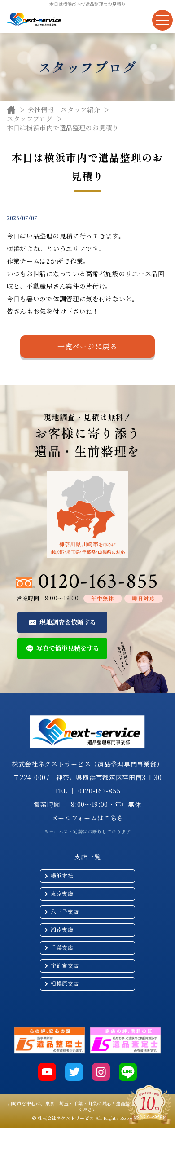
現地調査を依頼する (67, 621)
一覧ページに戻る (87, 346)
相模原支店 (65, 983)
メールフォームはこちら (88, 817)
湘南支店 (62, 929)
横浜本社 (62, 875)
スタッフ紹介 (80, 109)
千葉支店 (62, 947)
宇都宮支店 (65, 965)
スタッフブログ (30, 118)
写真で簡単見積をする (67, 647)
